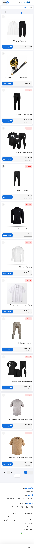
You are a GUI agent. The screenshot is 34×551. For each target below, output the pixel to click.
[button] (4, 2)
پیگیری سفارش (11, 517)
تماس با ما (29, 517)
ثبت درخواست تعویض (9, 520)
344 (4, 472)
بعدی (17, 476)
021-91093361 (29, 492)
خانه (31, 7)
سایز (3, 12)
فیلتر (23, 12)
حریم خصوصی (28, 526)
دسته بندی (16, 12)
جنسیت (9, 12)
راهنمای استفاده (28, 529)
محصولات (26, 7)
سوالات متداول (28, 520)
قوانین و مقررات (28, 523)
